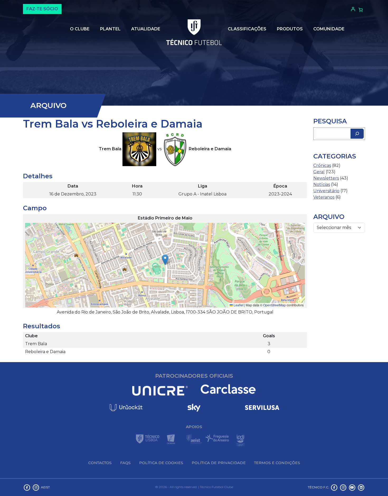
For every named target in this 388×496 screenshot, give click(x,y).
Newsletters (326, 178)
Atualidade (145, 28)
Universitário (326, 190)
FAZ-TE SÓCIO (42, 8)
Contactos (100, 462)
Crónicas (322, 165)
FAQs (125, 462)
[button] (165, 259)
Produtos (290, 28)
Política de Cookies (161, 462)
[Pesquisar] (357, 134)
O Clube (79, 28)
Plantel (110, 28)
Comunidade (328, 28)
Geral (319, 171)
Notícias (321, 184)
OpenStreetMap (274, 305)
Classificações (247, 28)
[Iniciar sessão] (352, 9)
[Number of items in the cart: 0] (360, 10)
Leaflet (238, 305)
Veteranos (323, 197)
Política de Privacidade (219, 462)
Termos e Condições (277, 462)
